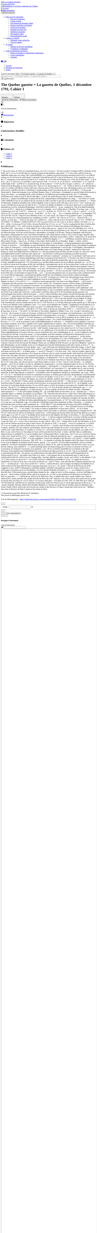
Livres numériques (17, 55)
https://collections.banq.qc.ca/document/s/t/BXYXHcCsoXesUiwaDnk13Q (48, 499)
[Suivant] (4, 503)
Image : (6, 507)
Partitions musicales (17, 32)
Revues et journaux (17, 19)
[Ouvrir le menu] (5, 61)
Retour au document (29, 100)
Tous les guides (16, 42)
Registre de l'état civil (18, 30)
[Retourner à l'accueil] (2, 61)
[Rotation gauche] (2, 511)
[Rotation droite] (4, 511)
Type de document (8, 74)
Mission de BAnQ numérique (21, 47)
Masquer (5, 97)
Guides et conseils (12, 38)
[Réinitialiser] (2, 79)
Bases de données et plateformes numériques (27, 53)
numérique (8, 10)
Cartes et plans (15, 21)
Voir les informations (10, 100)
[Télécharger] (2, 516)
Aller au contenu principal (10, 2)
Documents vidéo (17, 34)
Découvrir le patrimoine (14, 17)
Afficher (17, 97)
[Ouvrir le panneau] (2, 102)
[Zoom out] (4, 513)
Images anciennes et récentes (21, 25)
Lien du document (8, 525)
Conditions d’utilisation (19, 49)
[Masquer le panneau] (2, 113)
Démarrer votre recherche (19, 40)
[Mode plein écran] (7, 516)
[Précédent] (2, 503)
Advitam (13, 57)
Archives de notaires (18, 28)
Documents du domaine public (21, 23)
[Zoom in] (2, 513)
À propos (9, 44)
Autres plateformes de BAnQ (17, 51)
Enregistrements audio (18, 36)
